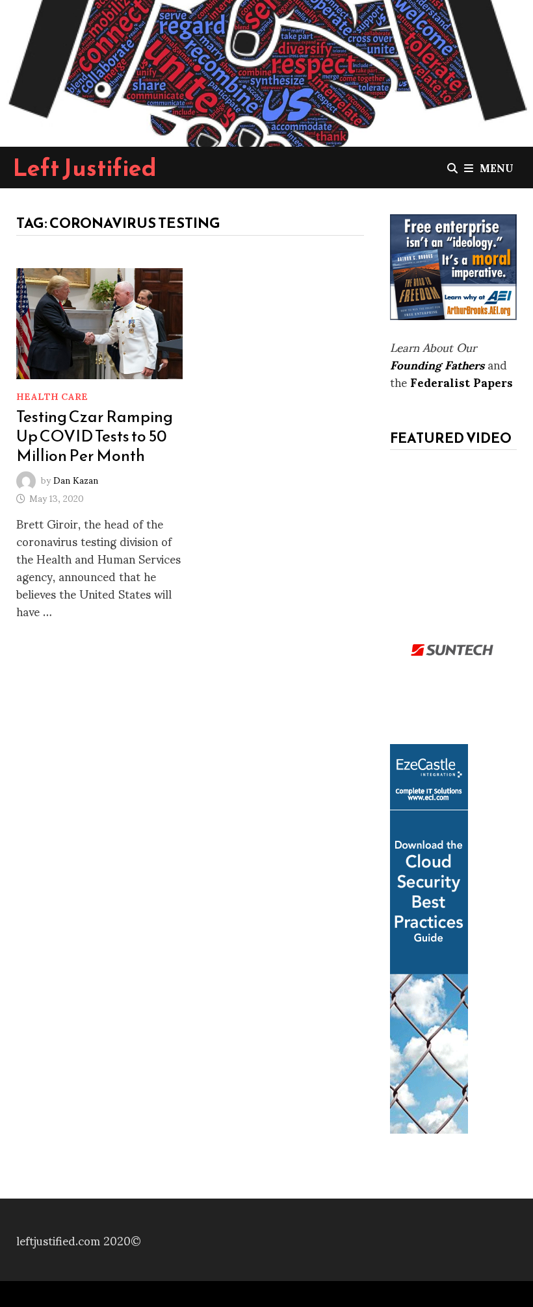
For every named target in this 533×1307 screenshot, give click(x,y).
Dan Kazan (75, 479)
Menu (497, 167)
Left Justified (85, 167)
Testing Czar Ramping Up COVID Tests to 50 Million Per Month (94, 435)
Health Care (52, 395)
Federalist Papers (461, 381)
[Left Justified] (266, 71)
